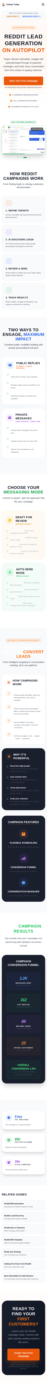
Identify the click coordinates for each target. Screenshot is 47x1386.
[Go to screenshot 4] (29, 157)
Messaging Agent (30, 16)
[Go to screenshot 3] (25, 157)
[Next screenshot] (41, 140)
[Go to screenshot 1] (17, 157)
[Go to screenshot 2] (21, 157)
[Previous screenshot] (6, 140)
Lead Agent (12, 16)
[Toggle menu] (43, 4)
